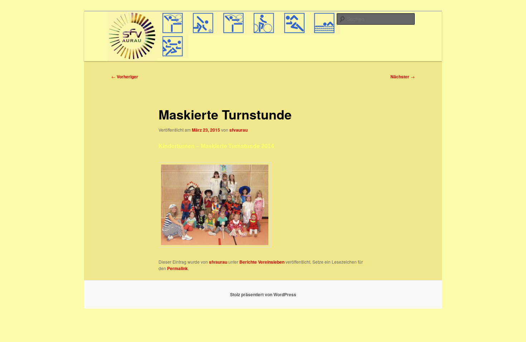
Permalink (177, 268)
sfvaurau (238, 130)
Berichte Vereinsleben (261, 262)
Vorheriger (124, 76)
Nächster (402, 76)
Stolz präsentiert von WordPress (263, 294)
